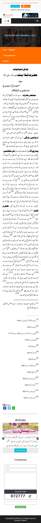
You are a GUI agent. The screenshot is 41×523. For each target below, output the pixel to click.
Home (5, 50)
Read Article (20, 450)
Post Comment (20, 507)
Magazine (12, 50)
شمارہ (5, 21)
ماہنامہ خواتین (15, 6)
